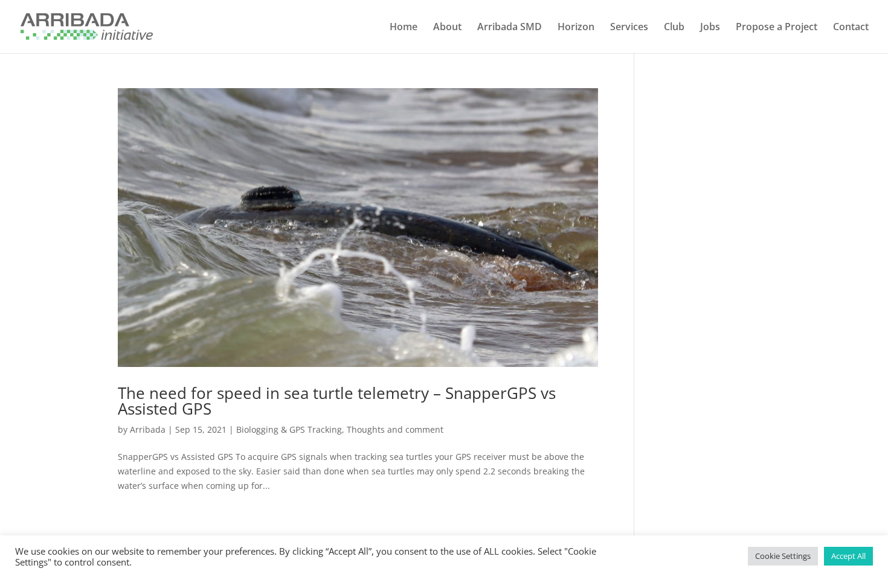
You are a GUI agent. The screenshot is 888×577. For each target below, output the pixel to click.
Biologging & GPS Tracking (289, 429)
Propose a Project (776, 27)
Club (674, 27)
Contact (851, 27)
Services (629, 27)
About (447, 27)
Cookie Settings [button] (783, 555)
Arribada (148, 429)
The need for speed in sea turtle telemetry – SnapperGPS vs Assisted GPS (337, 400)
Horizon (576, 27)
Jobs (710, 27)
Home (403, 27)
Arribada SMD (509, 27)
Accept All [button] (848, 555)
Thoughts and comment (395, 429)
